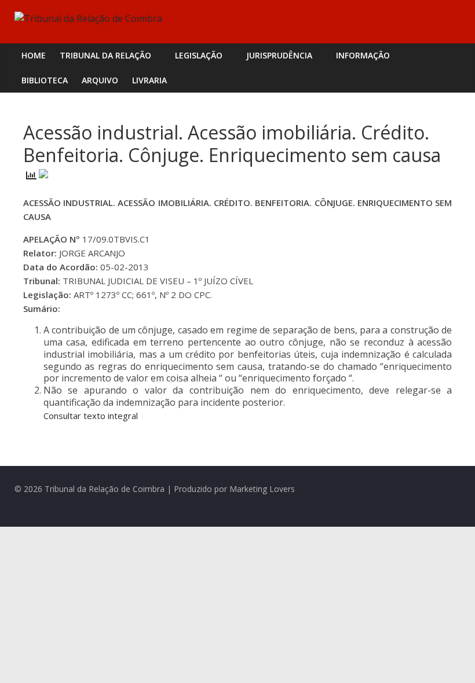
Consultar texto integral (90, 415)
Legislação (198, 55)
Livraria (149, 80)
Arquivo (100, 80)
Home (33, 55)
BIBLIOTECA (44, 80)
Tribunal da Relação (105, 55)
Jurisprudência (279, 55)
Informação (363, 55)
